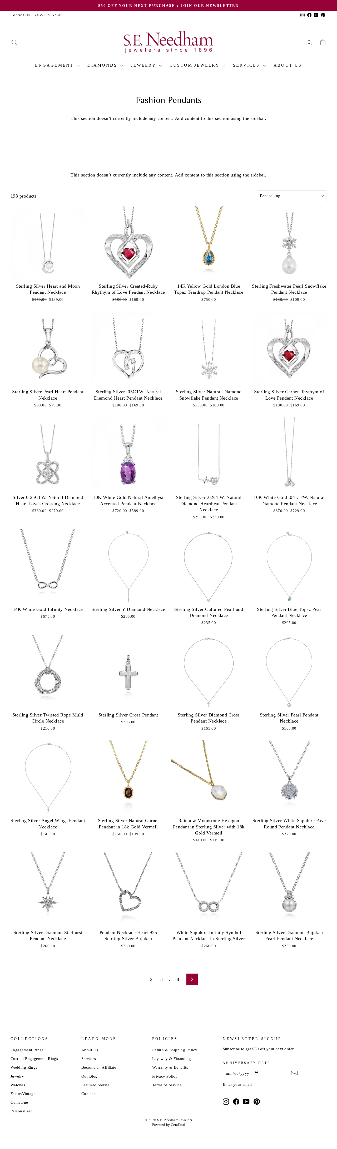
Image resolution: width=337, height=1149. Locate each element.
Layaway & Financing (171, 1058)
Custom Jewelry (195, 65)
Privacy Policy (164, 1076)
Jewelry (144, 65)
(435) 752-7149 (49, 15)
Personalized (22, 1111)
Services (247, 65)
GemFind (178, 1125)
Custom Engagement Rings (34, 1058)
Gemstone (19, 1102)
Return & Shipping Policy (174, 1050)
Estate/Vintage (23, 1093)
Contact (88, 1093)
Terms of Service (167, 1085)
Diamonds (103, 65)
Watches (18, 1085)
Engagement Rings (27, 1050)
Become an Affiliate (98, 1067)
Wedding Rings (24, 1067)
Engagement (55, 65)
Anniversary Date (246, 1063)
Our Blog (89, 1076)
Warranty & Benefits (170, 1067)
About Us (288, 65)
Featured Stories (95, 1085)
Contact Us (20, 15)
